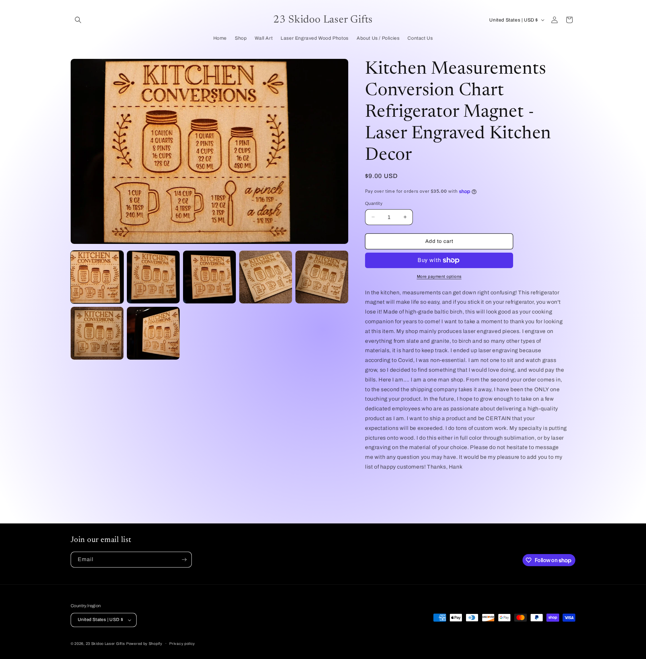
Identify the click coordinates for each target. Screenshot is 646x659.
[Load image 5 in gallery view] (321, 277)
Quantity (374, 203)
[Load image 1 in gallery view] (97, 277)
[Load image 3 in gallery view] (209, 277)
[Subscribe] (184, 560)
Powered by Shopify (144, 644)
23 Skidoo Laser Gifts (105, 644)
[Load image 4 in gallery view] (265, 277)
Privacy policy (182, 644)
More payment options (439, 276)
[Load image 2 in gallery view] (153, 277)
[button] (78, 19)
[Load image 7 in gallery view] (153, 333)
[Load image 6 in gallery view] (97, 333)
